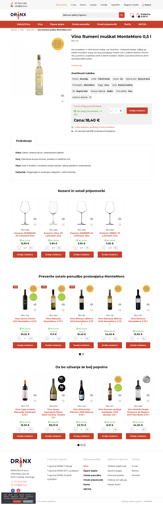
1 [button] (80, 354)
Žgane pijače (57, 24)
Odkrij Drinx (23, 24)
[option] (39, 69)
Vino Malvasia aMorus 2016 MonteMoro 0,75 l (110, 321)
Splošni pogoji (115, 471)
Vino (40, 24)
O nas (73, 5)
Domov (14, 30)
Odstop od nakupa (117, 480)
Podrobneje (24, 140)
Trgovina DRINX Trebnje (59, 466)
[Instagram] (18, 491)
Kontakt (104, 5)
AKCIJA (142, 24)
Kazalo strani (114, 484)
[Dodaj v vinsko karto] (62, 101)
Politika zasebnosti (117, 466)
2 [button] (83, 354)
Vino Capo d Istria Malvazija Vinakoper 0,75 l (25, 412)
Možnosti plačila (116, 475)
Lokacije (93, 5)
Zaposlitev (115, 5)
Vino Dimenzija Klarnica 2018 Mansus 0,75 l (81, 412)
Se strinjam (17, 501)
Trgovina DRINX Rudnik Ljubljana (59, 477)
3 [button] (85, 445)
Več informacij (28, 501)
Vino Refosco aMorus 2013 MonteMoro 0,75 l (81, 321)
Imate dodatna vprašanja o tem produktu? (95, 127)
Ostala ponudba (81, 24)
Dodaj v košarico (137, 111)
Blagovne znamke (131, 5)
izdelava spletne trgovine (132, 501)
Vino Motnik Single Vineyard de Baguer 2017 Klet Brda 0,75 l (138, 412)
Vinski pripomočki (107, 24)
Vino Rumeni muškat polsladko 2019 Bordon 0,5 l (109, 412)
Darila (127, 24)
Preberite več (76, 65)
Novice (83, 5)
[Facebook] (13, 491)
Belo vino (31, 30)
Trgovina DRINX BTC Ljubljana (62, 471)
